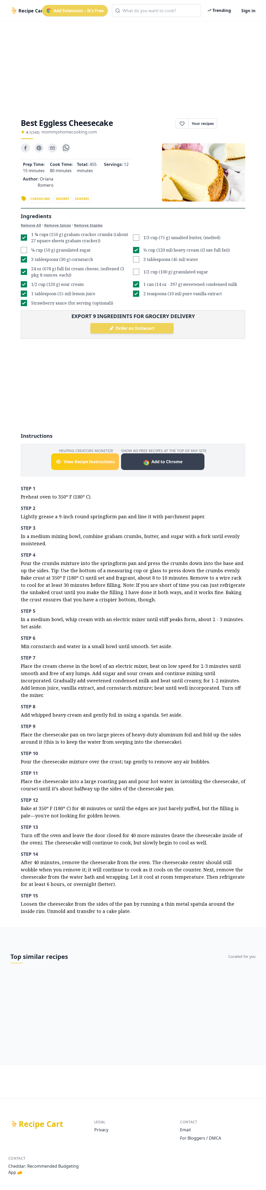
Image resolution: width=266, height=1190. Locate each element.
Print (234, 123)
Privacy (101, 1130)
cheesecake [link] (40, 199)
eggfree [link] (82, 199)
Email (185, 1130)
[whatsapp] (66, 148)
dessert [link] (62, 199)
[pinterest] (39, 148)
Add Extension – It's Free (79, 11)
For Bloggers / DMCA (200, 1138)
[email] (52, 148)
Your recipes (203, 123)
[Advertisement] (133, 65)
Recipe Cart (41, 1124)
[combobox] (156, 10)
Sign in (248, 11)
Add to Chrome (166, 462)
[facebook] (25, 148)
